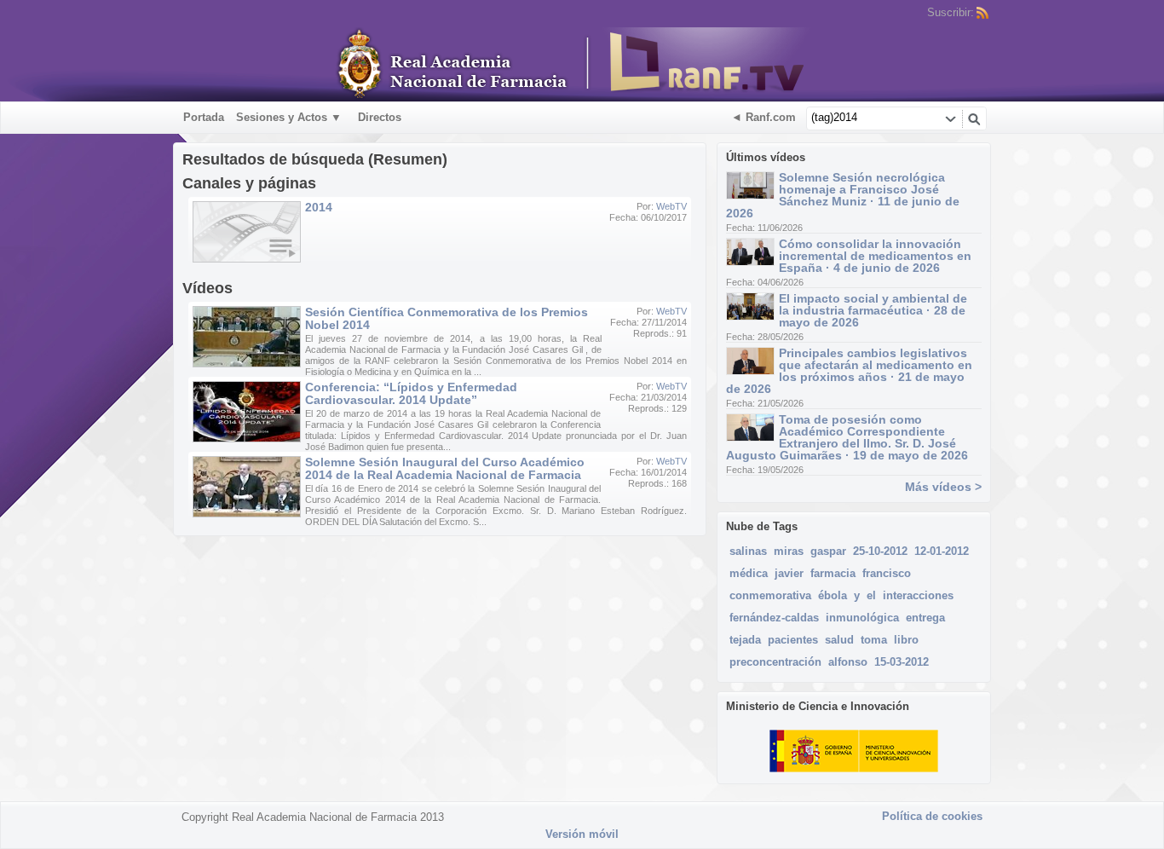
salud (839, 639)
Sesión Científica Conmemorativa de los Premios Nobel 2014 (446, 318)
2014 (318, 207)
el (871, 595)
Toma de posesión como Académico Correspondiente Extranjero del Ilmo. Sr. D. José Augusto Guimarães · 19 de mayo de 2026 (847, 437)
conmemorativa (770, 595)
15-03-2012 (901, 662)
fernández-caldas (774, 617)
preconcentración (775, 662)
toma (874, 639)
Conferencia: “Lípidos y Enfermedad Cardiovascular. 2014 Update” (411, 393)
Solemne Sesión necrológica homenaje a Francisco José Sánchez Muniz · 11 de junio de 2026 (842, 195)
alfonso (847, 662)
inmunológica (862, 617)
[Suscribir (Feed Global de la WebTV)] (982, 12)
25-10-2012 (880, 551)
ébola (832, 595)
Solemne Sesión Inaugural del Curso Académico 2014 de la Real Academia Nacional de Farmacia (445, 468)
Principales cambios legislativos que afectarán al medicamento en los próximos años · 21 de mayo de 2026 (849, 371)
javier (789, 573)
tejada (745, 639)
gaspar (828, 551)
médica (748, 573)
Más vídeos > (943, 487)
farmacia (833, 573)
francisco (886, 573)
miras (789, 551)
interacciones (918, 595)
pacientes (793, 639)
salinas (748, 551)
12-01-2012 (941, 551)
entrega (925, 617)
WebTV (671, 206)
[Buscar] (974, 118)
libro (906, 639)
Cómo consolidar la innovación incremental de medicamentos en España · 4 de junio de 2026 (875, 255)
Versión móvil (582, 834)
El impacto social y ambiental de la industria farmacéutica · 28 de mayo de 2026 (873, 310)
